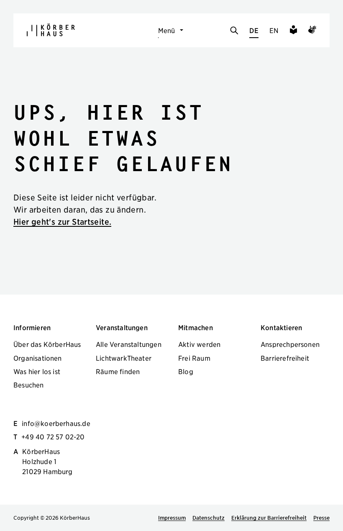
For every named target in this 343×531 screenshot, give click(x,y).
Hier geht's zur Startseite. (62, 221)
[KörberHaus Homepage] (51, 29)
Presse (321, 517)
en (274, 30)
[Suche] (234, 31)
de (253, 30)
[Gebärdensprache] (312, 31)
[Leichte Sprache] (293, 31)
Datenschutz (208, 517)
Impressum (172, 517)
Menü (166, 30)
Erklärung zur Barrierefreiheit (269, 517)
